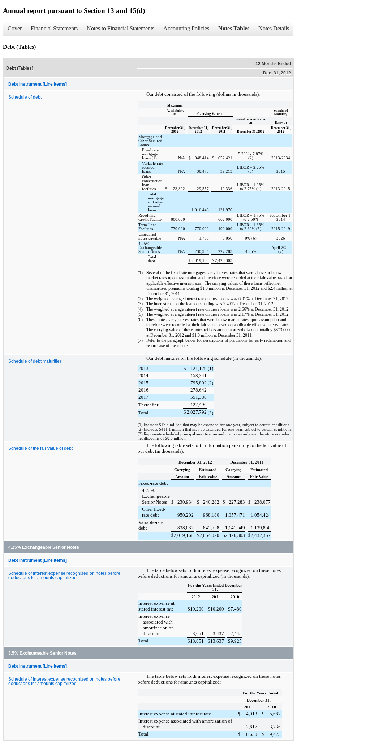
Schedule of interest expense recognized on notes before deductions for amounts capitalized (64, 575)
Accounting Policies (186, 28)
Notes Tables (233, 28)
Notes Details (273, 28)
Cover (15, 28)
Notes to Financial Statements (120, 28)
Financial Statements (54, 28)
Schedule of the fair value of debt (40, 448)
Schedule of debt (25, 97)
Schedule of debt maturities (35, 361)
